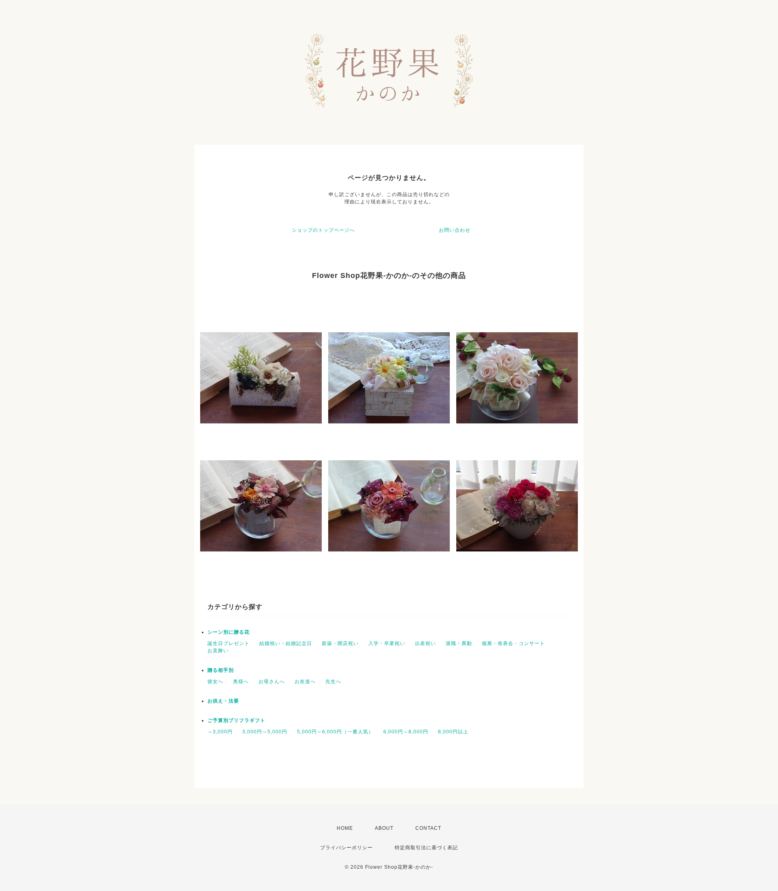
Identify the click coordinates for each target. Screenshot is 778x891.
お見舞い (218, 651)
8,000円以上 (453, 732)
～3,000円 (220, 732)
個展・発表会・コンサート (513, 643)
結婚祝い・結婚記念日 (285, 643)
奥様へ (241, 681)
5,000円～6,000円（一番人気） (335, 732)
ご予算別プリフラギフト (236, 720)
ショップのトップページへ (323, 230)
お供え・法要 (223, 701)
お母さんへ (272, 681)
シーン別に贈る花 (228, 632)
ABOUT (384, 828)
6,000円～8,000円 (405, 732)
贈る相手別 (220, 670)
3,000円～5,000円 (264, 732)
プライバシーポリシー (346, 847)
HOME (345, 828)
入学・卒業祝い (386, 643)
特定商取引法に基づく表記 (426, 847)
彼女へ (215, 681)
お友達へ (305, 681)
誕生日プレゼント (228, 643)
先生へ (333, 681)
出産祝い (425, 643)
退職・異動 (459, 643)
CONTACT (428, 828)
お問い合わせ (454, 230)
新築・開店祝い (340, 643)
